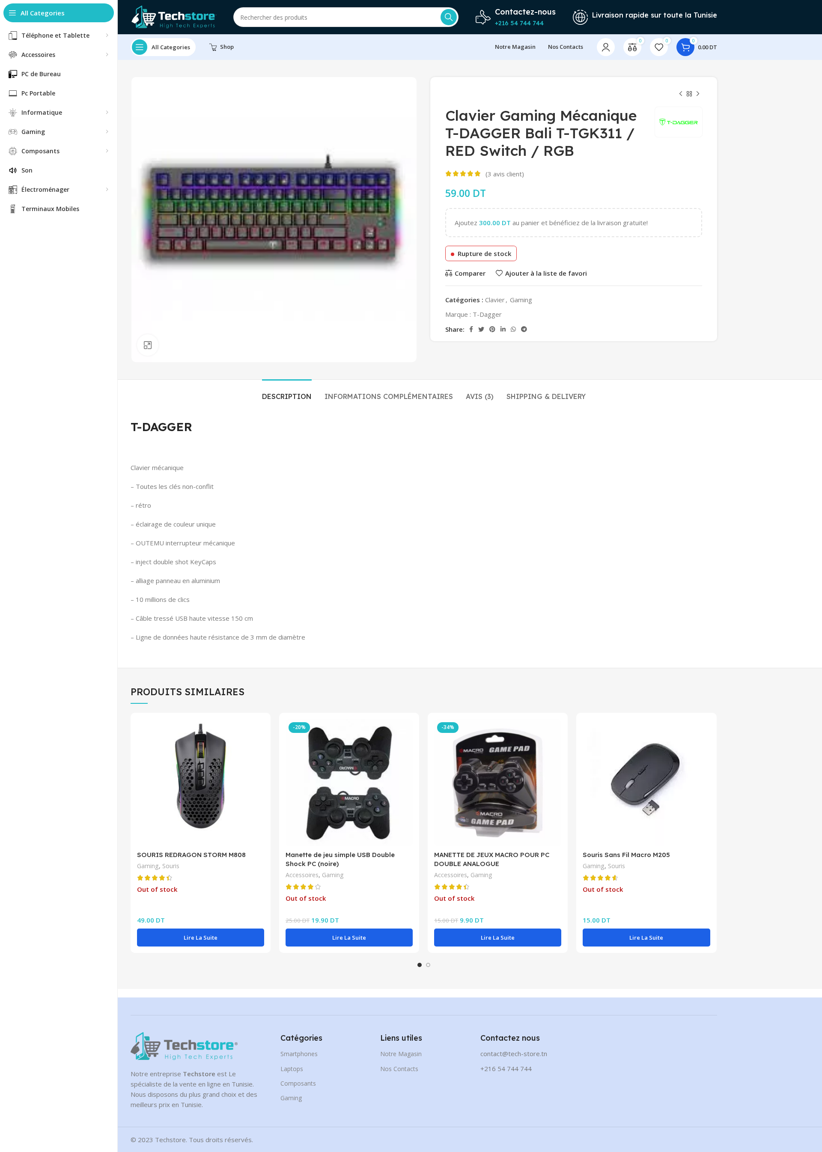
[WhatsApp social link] (513, 329)
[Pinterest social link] (492, 329)
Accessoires (302, 875)
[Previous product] (680, 94)
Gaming (521, 299)
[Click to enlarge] (147, 345)
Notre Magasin (401, 1054)
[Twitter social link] (481, 329)
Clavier (495, 299)
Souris (170, 866)
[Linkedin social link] (503, 329)
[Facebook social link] (471, 329)
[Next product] (698, 94)
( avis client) (504, 174)
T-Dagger (487, 314)
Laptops (291, 1069)
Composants (298, 1083)
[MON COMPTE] (606, 47)
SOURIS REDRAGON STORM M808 (191, 855)
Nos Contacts (399, 1069)
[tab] (287, 392)
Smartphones (299, 1054)
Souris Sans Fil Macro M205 (626, 855)
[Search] (449, 17)
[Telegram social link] (524, 329)
